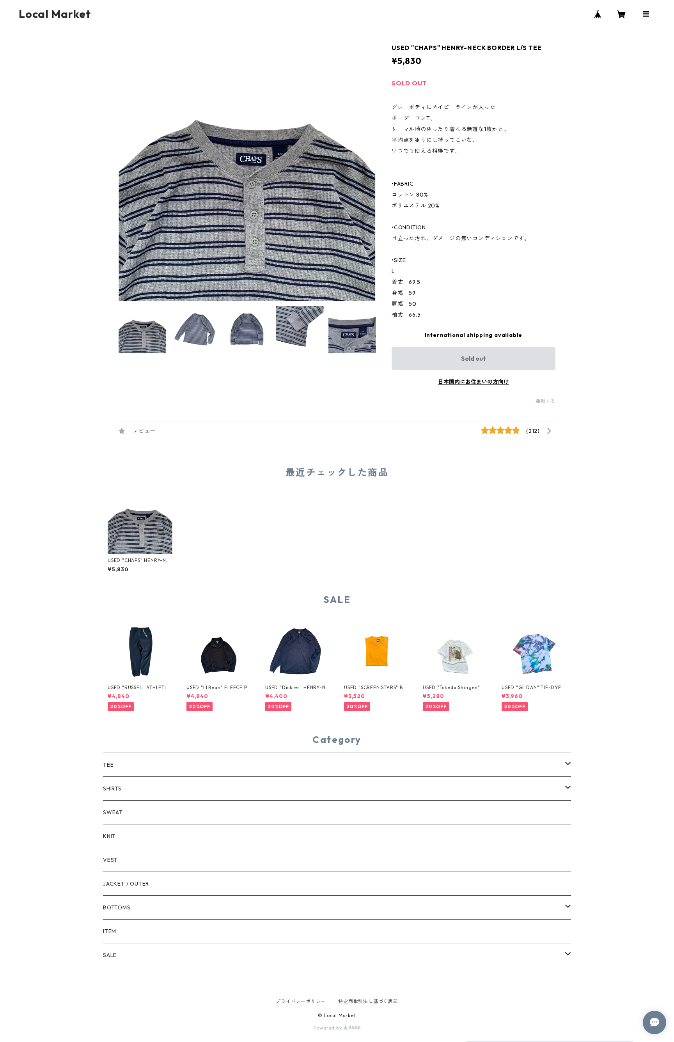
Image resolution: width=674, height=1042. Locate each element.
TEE (108, 764)
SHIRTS (112, 788)
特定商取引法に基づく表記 (368, 1001)
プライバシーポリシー (301, 1001)
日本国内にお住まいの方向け (473, 381)
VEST (110, 859)
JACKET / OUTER (126, 883)
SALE (110, 955)
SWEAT (113, 812)
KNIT (109, 836)
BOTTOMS (117, 907)
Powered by (329, 1028)
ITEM (109, 931)
